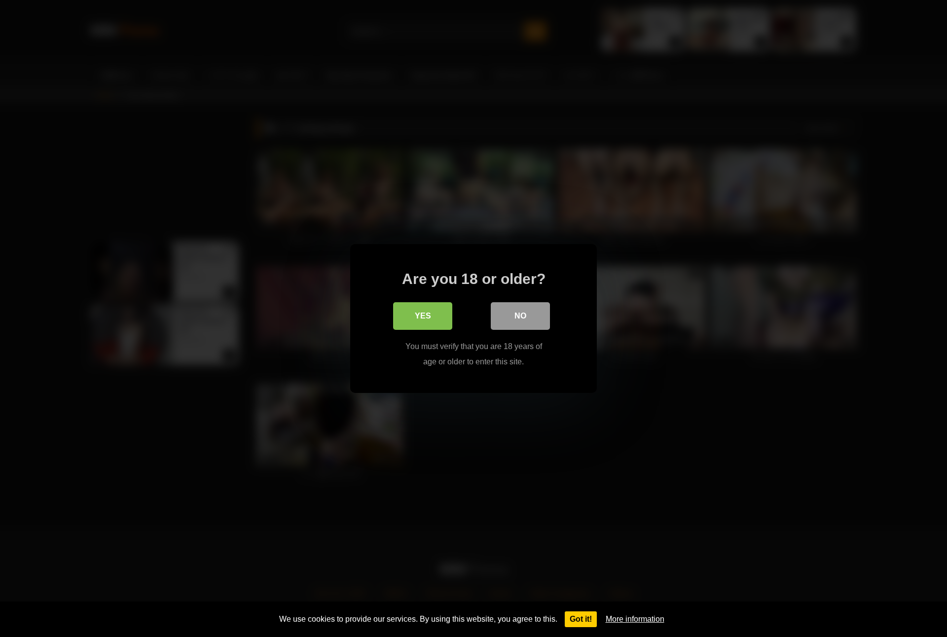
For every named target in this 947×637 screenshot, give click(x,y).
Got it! (581, 619)
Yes (423, 316)
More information (635, 619)
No (520, 316)
